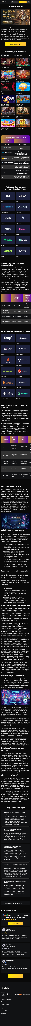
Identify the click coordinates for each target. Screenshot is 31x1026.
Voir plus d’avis (15, 976)
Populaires (3, 55)
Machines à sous (25, 55)
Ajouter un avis (15, 923)
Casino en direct (11, 55)
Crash (18, 55)
